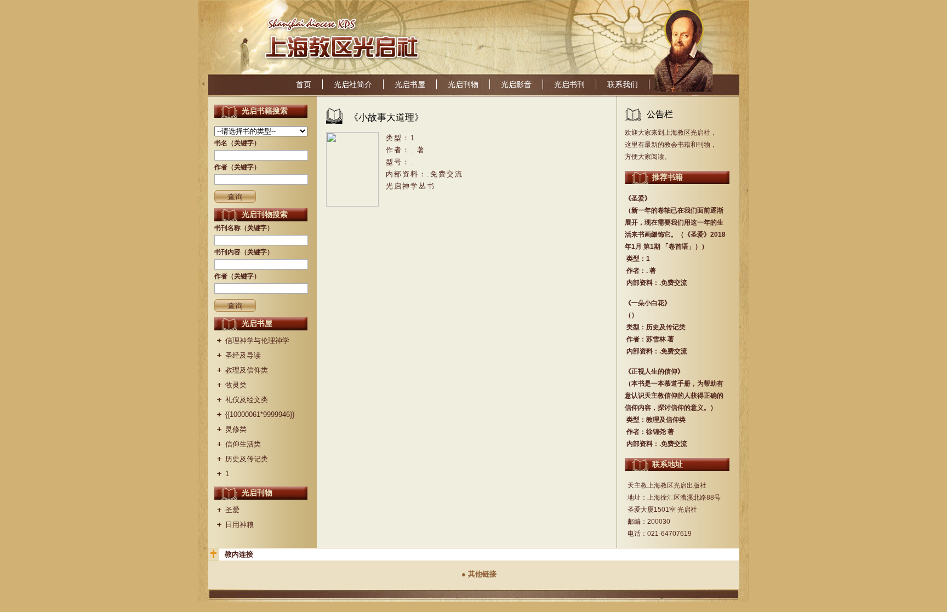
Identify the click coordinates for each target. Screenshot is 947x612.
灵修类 (236, 429)
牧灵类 (236, 385)
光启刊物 (463, 84)
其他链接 (482, 574)
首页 (303, 84)
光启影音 (516, 84)
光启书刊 (569, 84)
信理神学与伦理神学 (257, 340)
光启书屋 (410, 84)
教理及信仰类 (246, 370)
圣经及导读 (243, 355)
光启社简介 (353, 84)
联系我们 (622, 84)
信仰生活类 (243, 444)
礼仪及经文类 (246, 400)
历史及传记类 (246, 459)
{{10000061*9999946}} (259, 414)
